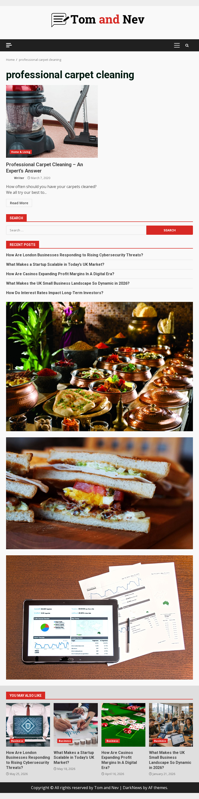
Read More (19, 203)
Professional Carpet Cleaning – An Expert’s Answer (52, 121)
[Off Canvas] (9, 45)
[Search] (187, 45)
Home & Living (20, 152)
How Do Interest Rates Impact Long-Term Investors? (54, 292)
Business (17, 741)
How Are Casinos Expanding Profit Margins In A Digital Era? (60, 274)
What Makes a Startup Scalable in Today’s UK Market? (55, 264)
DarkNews (132, 787)
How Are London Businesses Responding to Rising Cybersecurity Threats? (74, 255)
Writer (18, 178)
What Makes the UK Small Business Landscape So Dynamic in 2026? (68, 283)
